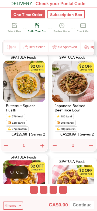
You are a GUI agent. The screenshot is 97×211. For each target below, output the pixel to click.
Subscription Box (66, 14)
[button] (24, 93)
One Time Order (27, 14)
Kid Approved (67, 47)
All (14, 47)
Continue (82, 205)
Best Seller (37, 47)
